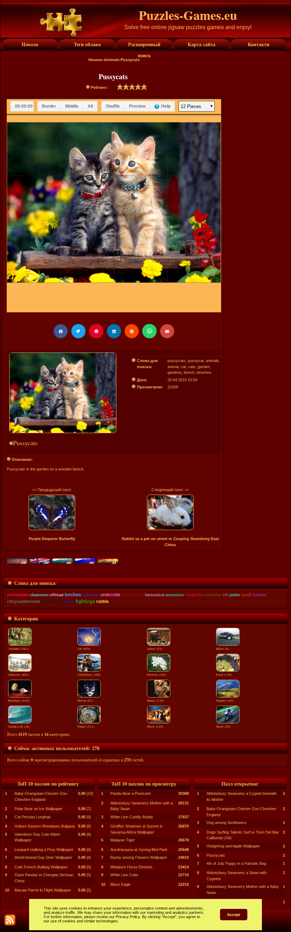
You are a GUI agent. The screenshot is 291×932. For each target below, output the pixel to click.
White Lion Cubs (124, 875)
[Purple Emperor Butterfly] (51, 512)
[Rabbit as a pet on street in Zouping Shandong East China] (170, 512)
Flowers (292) (156, 675)
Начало (95, 60)
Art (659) (83, 649)
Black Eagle (120, 884)
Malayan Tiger (122, 840)
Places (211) (85, 726)
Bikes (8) (222, 649)
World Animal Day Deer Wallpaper (43, 857)
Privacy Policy (128, 917)
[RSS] (10, 920)
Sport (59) (223, 726)
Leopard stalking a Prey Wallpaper (44, 849)
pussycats (177, 361)
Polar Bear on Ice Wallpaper (38, 809)
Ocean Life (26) (19, 726)
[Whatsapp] (149, 331)
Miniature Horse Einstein (131, 867)
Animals (111, 60)
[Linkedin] (114, 331)
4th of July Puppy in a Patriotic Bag (236, 863)
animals (212, 361)
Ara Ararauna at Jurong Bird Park (139, 849)
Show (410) (155, 726)
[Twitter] (78, 331)
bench (189, 372)
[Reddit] (132, 331)
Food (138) (224, 675)
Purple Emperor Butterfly (52, 539)
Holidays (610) (18, 701)
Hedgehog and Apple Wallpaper (233, 846)
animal (173, 367)
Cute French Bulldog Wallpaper (41, 867)
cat (183, 367)
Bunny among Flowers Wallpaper (138, 857)
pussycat (196, 361)
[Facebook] (61, 331)
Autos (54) (154, 649)
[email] (167, 331)
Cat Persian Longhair (33, 817)
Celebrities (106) (89, 675)
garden (204, 367)
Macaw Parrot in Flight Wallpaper (43, 890)
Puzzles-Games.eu (188, 15)
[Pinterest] (96, 331)
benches (204, 372)
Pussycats (216, 855)
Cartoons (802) (18, 675)
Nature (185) (225, 701)
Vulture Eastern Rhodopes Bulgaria (45, 826)
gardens (175, 372)
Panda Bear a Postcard (130, 793)
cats (192, 367)
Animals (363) (18, 649)
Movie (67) (85, 701)
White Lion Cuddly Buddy (131, 817)
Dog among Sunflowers (227, 822)
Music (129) (155, 701)
